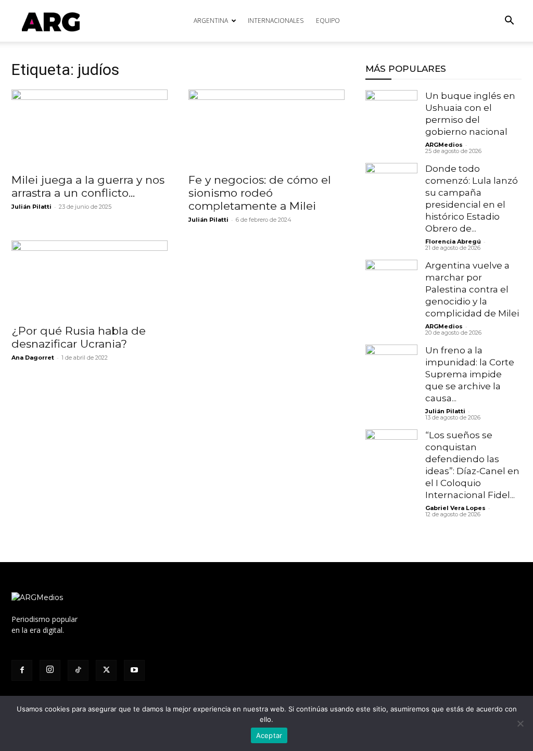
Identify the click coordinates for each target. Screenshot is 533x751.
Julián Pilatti (31, 206)
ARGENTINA (211, 20)
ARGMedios (444, 144)
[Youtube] (134, 670)
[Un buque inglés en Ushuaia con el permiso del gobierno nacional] (391, 116)
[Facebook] (21, 670)
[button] (509, 22)
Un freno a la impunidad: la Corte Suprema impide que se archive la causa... (469, 374)
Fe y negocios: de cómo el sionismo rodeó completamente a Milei (259, 192)
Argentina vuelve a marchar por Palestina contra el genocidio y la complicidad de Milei (472, 289)
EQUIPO (328, 20)
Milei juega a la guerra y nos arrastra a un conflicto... (87, 186)
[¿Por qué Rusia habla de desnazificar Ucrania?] (89, 278)
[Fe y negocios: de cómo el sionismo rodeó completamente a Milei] (266, 128)
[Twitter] (106, 670)
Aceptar (269, 735)
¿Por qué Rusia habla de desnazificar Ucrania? (78, 337)
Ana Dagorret (32, 357)
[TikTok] (78, 670)
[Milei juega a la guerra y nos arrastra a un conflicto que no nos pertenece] (89, 128)
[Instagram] (50, 670)
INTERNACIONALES (275, 20)
